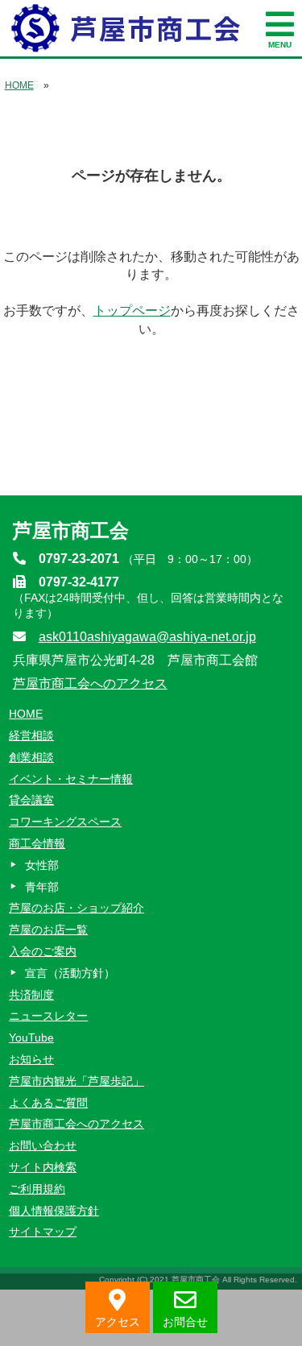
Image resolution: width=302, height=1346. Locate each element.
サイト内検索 (43, 1167)
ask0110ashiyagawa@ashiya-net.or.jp (147, 637)
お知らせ (31, 1059)
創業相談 (31, 757)
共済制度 (31, 994)
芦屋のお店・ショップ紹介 (76, 907)
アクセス (117, 1321)
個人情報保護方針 (54, 1210)
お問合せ (185, 1321)
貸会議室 (31, 799)
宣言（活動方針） (70, 973)
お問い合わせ (43, 1145)
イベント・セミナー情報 (71, 778)
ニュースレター (48, 1015)
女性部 (42, 865)
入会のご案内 (43, 951)
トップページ (132, 310)
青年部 (42, 886)
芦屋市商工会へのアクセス (90, 683)
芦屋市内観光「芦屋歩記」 (76, 1081)
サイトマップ (43, 1231)
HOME (19, 85)
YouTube (31, 1037)
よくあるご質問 (48, 1102)
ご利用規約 (37, 1188)
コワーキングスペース (65, 821)
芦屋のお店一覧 (48, 929)
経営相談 (31, 735)
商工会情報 (37, 843)
